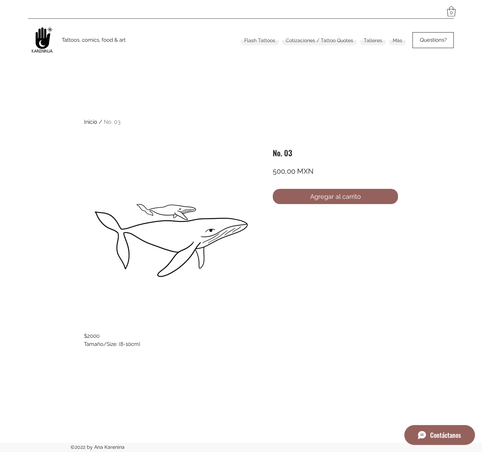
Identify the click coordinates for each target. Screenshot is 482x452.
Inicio (90, 121)
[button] (451, 11)
